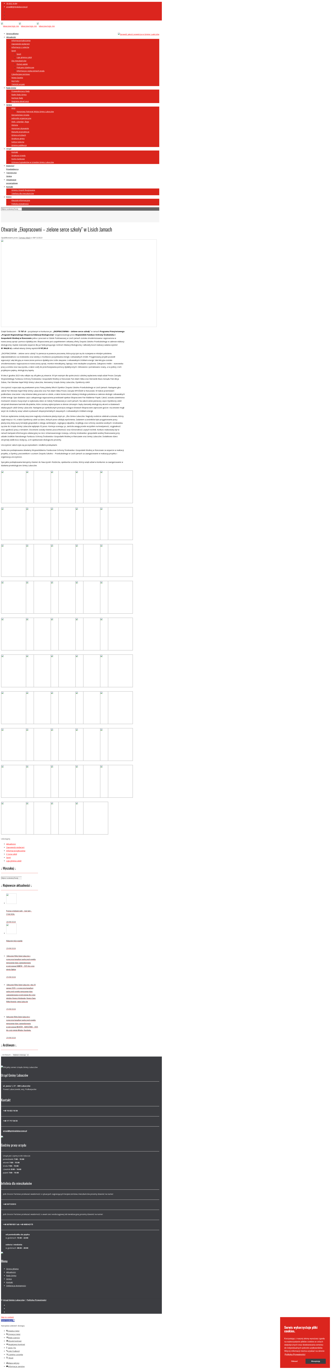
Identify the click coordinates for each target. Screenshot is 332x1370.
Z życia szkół (11, 854)
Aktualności (11, 844)
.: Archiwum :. (6, 1055)
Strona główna (12, 1269)
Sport (8, 857)
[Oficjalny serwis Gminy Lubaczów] (28, 26)
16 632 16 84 (11, 3)
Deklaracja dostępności (16, 1285)
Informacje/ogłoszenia (15, 851)
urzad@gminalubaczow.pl (16, 7)
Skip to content (7, 1317)
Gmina (9, 1279)
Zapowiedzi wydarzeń (15, 847)
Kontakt (9, 1282)
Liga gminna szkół (13, 861)
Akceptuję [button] (315, 1361)
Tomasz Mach (25, 237)
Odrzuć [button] (294, 1361)
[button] (295, 1355)
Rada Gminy (11, 1275)
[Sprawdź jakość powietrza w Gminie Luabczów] (138, 34)
